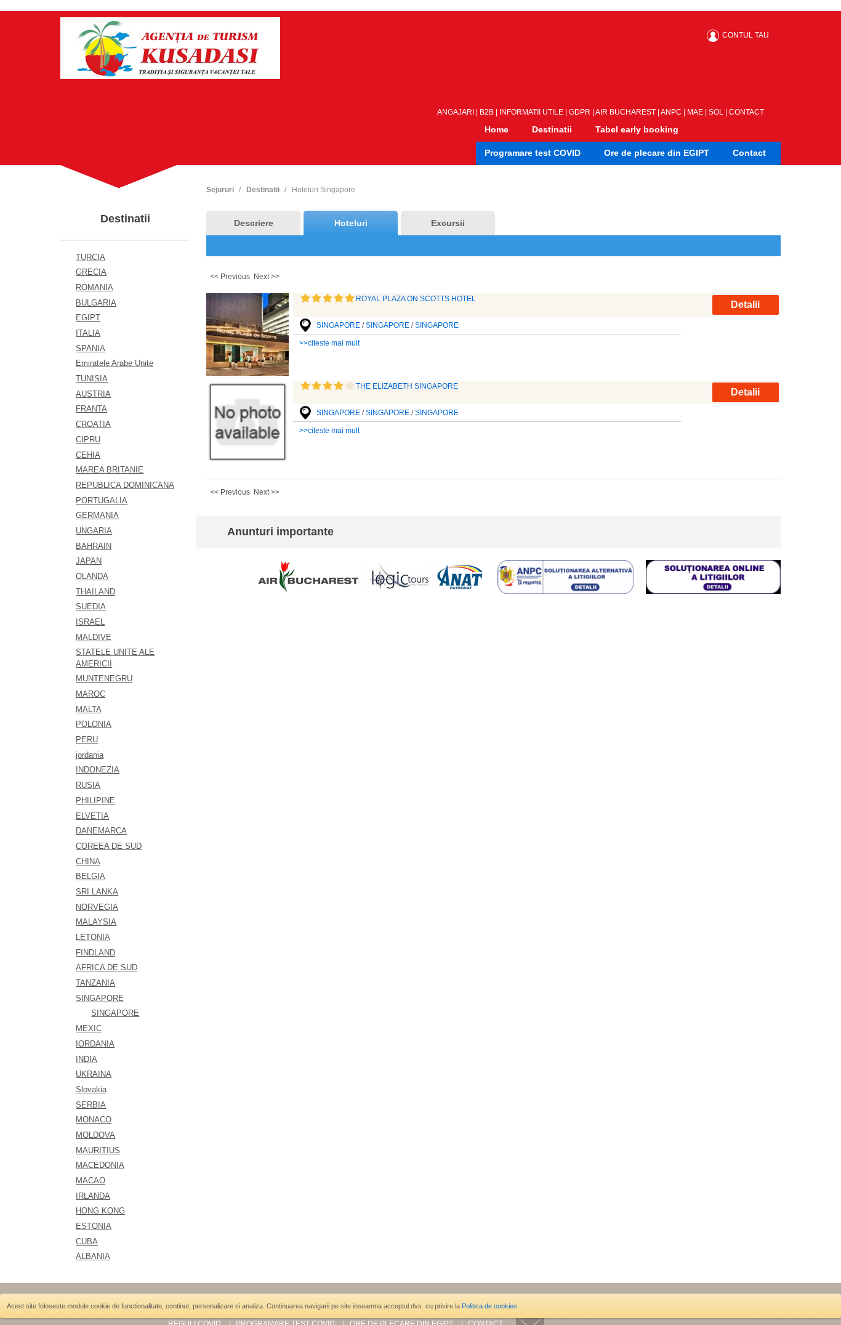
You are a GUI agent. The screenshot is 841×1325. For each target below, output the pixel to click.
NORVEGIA (97, 907)
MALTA (89, 709)
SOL (716, 112)
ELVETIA (92, 816)
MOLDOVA (95, 1135)
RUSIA (88, 785)
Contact (749, 153)
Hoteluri (351, 223)
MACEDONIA (100, 1165)
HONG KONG (100, 1210)
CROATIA (93, 424)
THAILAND (95, 591)
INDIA (86, 1059)
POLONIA (93, 724)
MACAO (90, 1180)
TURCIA (90, 257)
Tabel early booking (636, 129)
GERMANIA (97, 515)
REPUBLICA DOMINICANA (125, 485)
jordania (89, 755)
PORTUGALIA (101, 500)
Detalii (745, 304)
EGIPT (88, 317)
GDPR (579, 112)
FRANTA (91, 408)
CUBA (87, 1241)
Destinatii (552, 129)
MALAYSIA (96, 921)
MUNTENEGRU (104, 678)
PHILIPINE (95, 800)
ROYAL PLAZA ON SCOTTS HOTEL (416, 298)
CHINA (88, 861)
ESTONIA (93, 1226)
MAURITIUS (98, 1150)
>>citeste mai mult (329, 343)
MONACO (93, 1119)
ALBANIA (93, 1256)
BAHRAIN (93, 546)
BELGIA (90, 876)
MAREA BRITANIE (109, 469)
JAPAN (89, 560)
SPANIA (90, 348)
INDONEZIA (97, 769)
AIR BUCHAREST (625, 112)
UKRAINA (93, 1074)
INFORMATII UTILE (531, 112)
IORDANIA (95, 1043)
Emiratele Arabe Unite (114, 363)
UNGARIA (94, 530)
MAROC (90, 694)
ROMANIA (94, 287)
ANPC (671, 112)
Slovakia (91, 1089)
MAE (695, 112)
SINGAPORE (100, 998)
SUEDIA (91, 606)
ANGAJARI (455, 112)
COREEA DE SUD (109, 846)
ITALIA (88, 333)
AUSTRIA (93, 394)
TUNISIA (92, 378)
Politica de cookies (489, 1306)
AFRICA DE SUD (106, 967)
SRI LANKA (97, 891)
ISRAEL (90, 621)
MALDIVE (93, 637)
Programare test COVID (533, 153)
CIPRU (88, 439)
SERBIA (91, 1104)
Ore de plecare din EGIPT (656, 153)
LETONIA (93, 937)
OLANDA (92, 576)
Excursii (448, 223)
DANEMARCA (101, 830)
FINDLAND (95, 952)
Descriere (253, 223)
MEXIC (89, 1028)
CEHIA (88, 455)
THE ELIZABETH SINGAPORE (407, 386)
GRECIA (91, 272)
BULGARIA (96, 302)
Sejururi (220, 189)
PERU (87, 739)
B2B (487, 112)
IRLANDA (93, 1196)
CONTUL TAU (745, 35)
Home (497, 129)
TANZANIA (95, 982)
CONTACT (746, 112)
